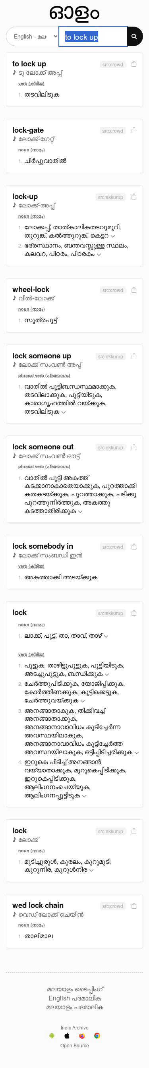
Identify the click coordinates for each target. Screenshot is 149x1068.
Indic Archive (75, 1027)
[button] (112, 236)
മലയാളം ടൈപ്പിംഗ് (75, 989)
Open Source (74, 1045)
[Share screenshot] (133, 64)
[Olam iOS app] (67, 1036)
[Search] (135, 36)
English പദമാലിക (74, 998)
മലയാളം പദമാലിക (74, 1006)
